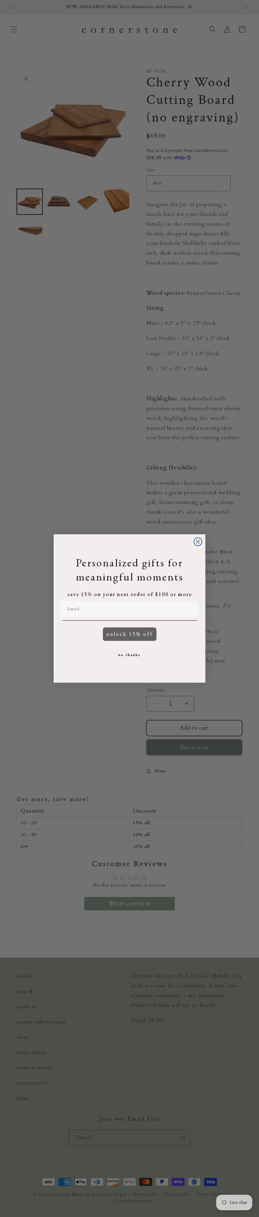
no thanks (129, 654)
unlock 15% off (129, 634)
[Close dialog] (198, 542)
